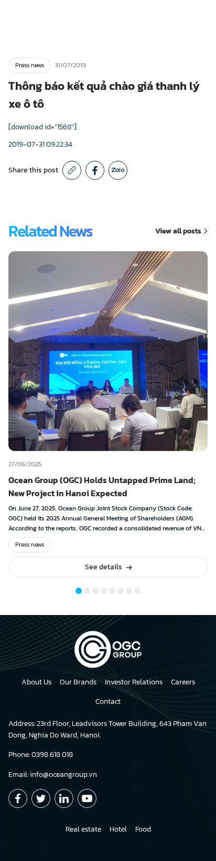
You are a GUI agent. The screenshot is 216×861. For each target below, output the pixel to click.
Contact (108, 701)
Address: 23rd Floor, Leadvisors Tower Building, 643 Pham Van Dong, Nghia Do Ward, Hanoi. (107, 729)
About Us (36, 682)
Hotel (118, 829)
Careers (183, 682)
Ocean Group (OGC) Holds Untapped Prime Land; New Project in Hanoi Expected (102, 486)
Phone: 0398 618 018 (40, 754)
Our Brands (78, 682)
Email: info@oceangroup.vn (52, 774)
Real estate (83, 829)
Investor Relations (134, 682)
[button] (78, 591)
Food (143, 829)
